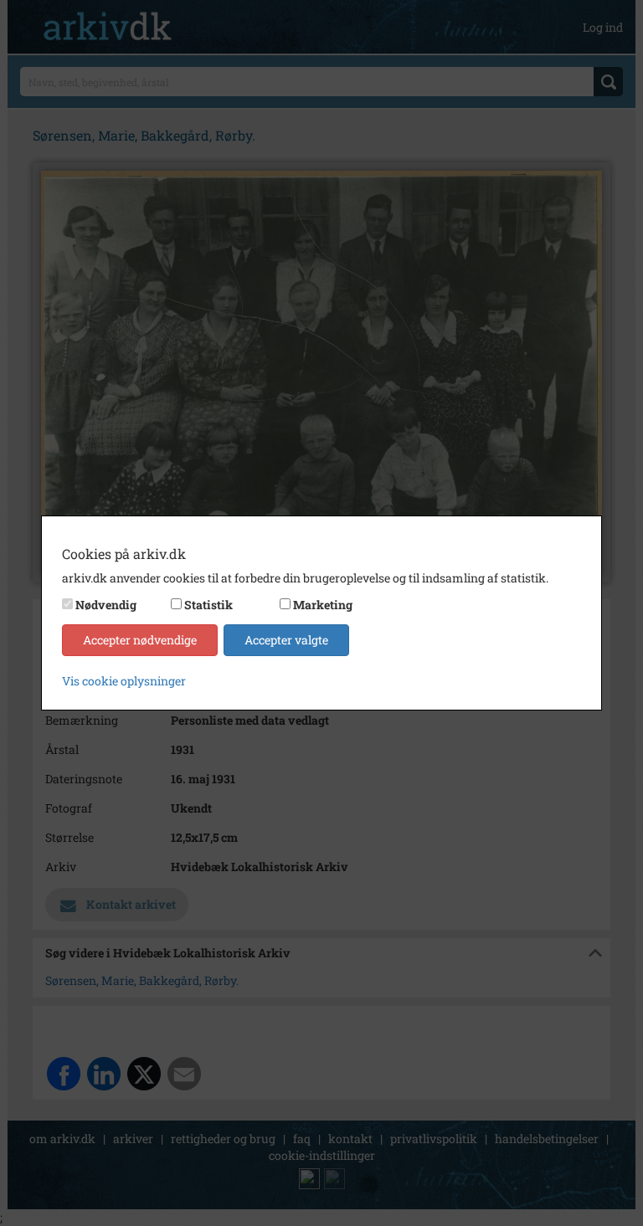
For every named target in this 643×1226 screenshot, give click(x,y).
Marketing (322, 605)
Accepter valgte (286, 640)
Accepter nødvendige (140, 640)
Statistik (208, 605)
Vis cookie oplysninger (124, 681)
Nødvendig (105, 605)
